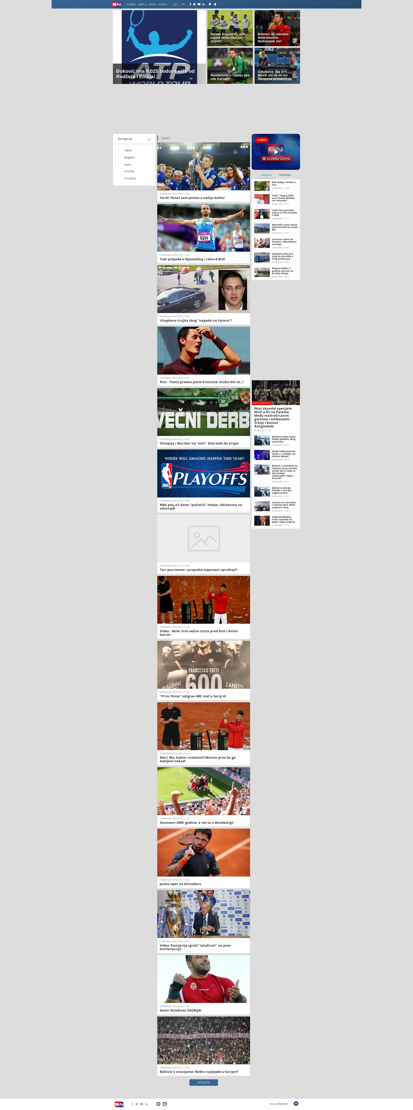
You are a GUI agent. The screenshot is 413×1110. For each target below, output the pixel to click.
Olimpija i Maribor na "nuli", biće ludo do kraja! (199, 443)
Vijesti (141, 4)
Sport (127, 164)
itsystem (282, 1103)
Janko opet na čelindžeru (180, 884)
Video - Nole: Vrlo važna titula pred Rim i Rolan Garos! (199, 633)
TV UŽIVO (130, 178)
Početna (131, 4)
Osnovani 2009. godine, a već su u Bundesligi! (196, 822)
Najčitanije (285, 174)
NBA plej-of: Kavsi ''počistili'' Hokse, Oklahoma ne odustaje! (201, 507)
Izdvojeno (266, 174)
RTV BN (152, 4)
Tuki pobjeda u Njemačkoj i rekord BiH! (192, 259)
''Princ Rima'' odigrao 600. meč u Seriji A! (193, 696)
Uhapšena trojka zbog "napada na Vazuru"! (196, 320)
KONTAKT (163, 4)
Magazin (129, 157)
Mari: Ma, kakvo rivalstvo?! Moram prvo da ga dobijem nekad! (198, 759)
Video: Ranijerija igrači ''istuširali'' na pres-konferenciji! (196, 947)
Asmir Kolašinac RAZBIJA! (180, 1010)
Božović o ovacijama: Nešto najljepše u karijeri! (199, 1071)
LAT (175, 4)
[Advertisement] (206, 109)
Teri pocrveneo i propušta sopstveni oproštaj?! (198, 570)
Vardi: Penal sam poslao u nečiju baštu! (192, 198)
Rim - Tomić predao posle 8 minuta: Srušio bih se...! (201, 382)
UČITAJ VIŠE (203, 1082)
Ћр (183, 4)
